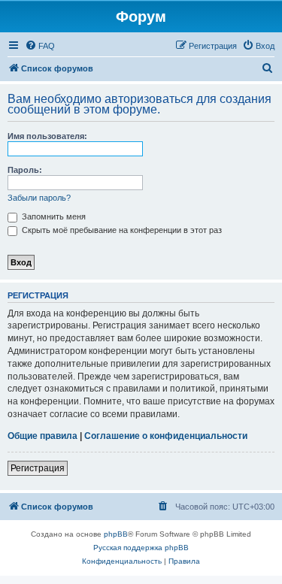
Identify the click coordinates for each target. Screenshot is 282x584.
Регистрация (38, 468)
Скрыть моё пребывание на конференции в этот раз (121, 230)
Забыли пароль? (39, 197)
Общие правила (42, 436)
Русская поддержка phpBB (141, 547)
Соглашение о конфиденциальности (165, 436)
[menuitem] (40, 46)
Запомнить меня (53, 216)
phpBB (116, 534)
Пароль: (25, 169)
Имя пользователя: (47, 136)
